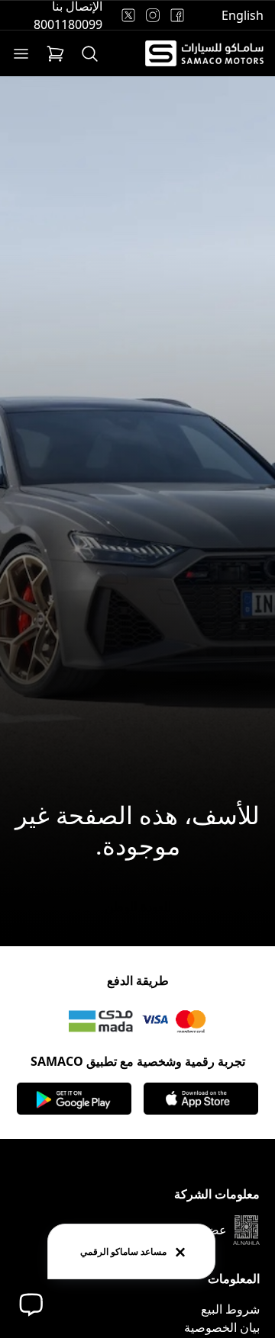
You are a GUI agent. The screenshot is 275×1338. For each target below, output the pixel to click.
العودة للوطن (138, 906)
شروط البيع (230, 1309)
